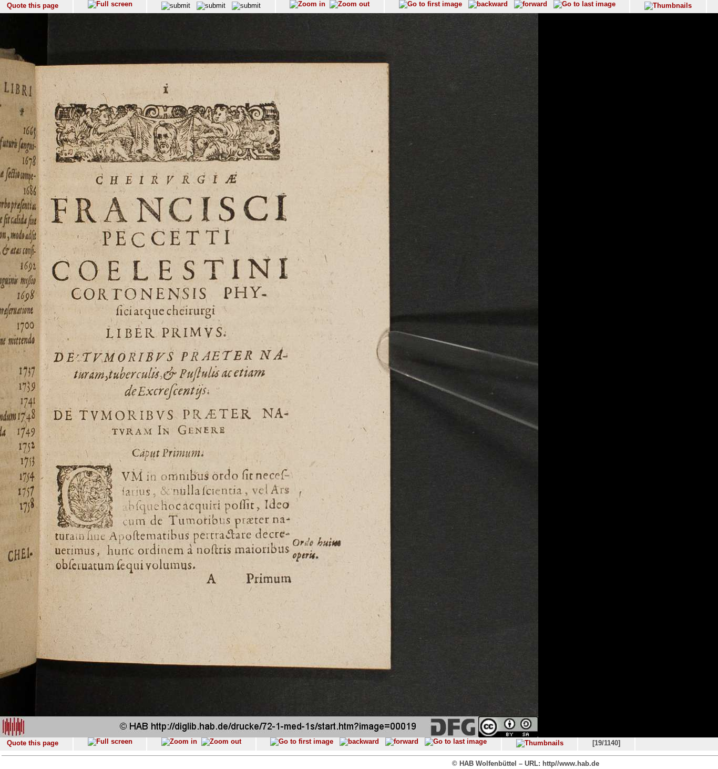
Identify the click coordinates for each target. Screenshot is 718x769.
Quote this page (32, 5)
